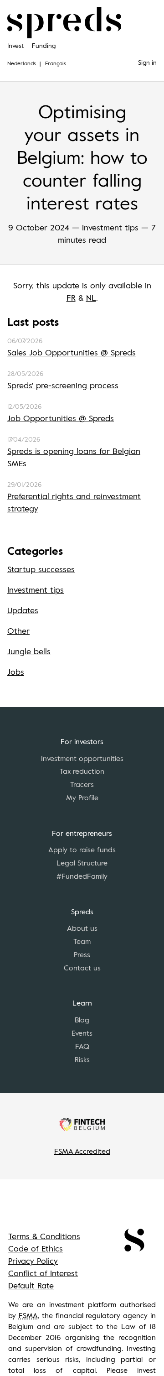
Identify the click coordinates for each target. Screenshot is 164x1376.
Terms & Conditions (44, 1236)
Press (82, 954)
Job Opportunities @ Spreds (60, 418)
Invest (15, 45)
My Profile (82, 797)
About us (82, 928)
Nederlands (21, 63)
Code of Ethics (35, 1248)
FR (71, 297)
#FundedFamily (82, 875)
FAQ (82, 1046)
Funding (44, 45)
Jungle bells (29, 651)
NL (91, 297)
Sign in (147, 62)
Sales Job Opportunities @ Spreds (71, 352)
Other (18, 630)
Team (82, 941)
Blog (82, 1019)
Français (55, 63)
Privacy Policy (33, 1261)
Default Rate (31, 1285)
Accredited (82, 1151)
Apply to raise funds (82, 849)
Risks (82, 1059)
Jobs (15, 672)
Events (82, 1032)
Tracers (82, 784)
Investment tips (35, 589)
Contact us (82, 967)
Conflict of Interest (43, 1273)
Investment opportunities (82, 758)
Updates (22, 610)
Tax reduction (82, 771)
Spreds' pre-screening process (62, 385)
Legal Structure (82, 862)
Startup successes (41, 569)
